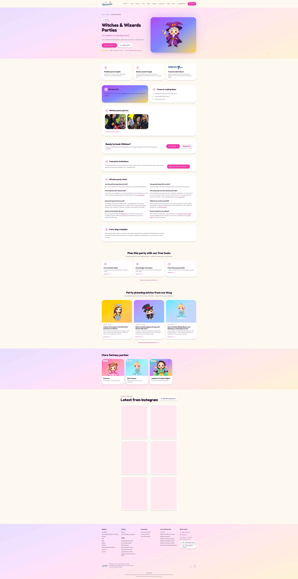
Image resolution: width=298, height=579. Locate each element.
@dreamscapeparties (169, 398)
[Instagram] (194, 565)
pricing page (140, 195)
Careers (104, 551)
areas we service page (184, 214)
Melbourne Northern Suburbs (167, 543)
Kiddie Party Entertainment (108, 547)
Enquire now (186, 146)
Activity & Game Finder (127, 551)
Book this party (108, 45)
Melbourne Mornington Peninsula (168, 545)
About (173, 3)
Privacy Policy (149, 572)
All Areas (162, 532)
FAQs (142, 207)
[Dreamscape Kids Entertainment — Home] (111, 4)
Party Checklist (125, 545)
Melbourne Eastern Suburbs (167, 538)
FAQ (144, 3)
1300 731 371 (182, 3)
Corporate (161, 3)
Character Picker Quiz (126, 549)
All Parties (104, 532)
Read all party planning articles (148, 342)
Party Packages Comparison (128, 534)
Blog (168, 3)
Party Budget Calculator (127, 541)
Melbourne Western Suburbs (167, 541)
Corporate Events (145, 534)
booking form (124, 214)
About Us (104, 549)
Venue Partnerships (145, 536)
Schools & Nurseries (146, 532)
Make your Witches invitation (177, 166)
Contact (104, 536)
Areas (132, 3)
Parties (125, 3)
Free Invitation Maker (126, 543)
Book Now (192, 3)
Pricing (137, 3)
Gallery (148, 3)
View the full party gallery (112, 132)
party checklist (163, 207)
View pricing (172, 146)
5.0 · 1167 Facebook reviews (134, 50)
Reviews (155, 3)
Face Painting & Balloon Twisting (110, 534)
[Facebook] (190, 565)
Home (103, 14)
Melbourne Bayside (165, 536)
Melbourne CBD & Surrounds (167, 534)
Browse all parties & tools (148, 280)
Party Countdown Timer (127, 547)
